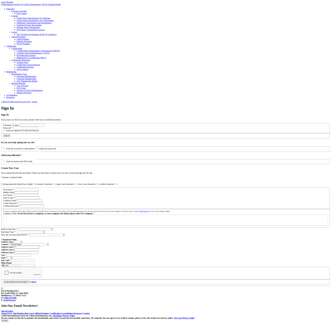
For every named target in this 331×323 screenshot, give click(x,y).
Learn (31, 313)
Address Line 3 (7, 252)
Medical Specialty (9, 229)
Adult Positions (23, 39)
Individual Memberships (26, 76)
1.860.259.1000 (7, 102)
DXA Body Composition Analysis (31, 30)
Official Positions (18, 37)
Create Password (10, 203)
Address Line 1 (7, 247)
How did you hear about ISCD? (15, 235)
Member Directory (24, 93)
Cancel (33, 282)
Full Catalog (22, 13)
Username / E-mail (10, 125)
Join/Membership (20, 313)
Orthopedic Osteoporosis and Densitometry (34, 23)
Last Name (7, 195)
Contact (86, 313)
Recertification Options (26, 55)
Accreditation (11, 95)
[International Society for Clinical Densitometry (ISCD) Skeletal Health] (31, 4)
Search (34, 102)
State (3, 258)
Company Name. (86, 212)
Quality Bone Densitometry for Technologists (35, 20)
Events (14, 32)
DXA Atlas (21, 88)
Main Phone (6, 263)
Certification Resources (20, 60)
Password (7, 128)
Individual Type (8, 232)
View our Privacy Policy (184, 318)
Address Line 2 (7, 250)
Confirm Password (10, 206)
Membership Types (19, 74)
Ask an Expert (22, 86)
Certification (11, 46)
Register (9, 2)
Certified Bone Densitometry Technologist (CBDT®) (38, 51)
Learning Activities (19, 11)
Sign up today (7, 311)
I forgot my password (47, 149)
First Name (7, 190)
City (3, 255)
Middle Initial (8, 192)
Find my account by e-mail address (20, 149)
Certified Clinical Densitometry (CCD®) (33, 53)
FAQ (29, 102)
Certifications (16, 48)
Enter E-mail (8, 198)
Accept (4, 321)
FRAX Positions (23, 44)
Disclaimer (57, 316)
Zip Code (5, 260)
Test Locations (22, 69)
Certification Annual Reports (28, 65)
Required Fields (9, 239)
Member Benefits (18, 83)
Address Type (7, 242)
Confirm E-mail (9, 200)
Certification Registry (25, 67)
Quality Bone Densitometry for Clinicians (34, 18)
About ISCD (6, 313)
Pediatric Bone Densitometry (28, 27)
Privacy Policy (69, 316)
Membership (11, 72)
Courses (14, 16)
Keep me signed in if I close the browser (22, 130)
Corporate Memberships (26, 79)
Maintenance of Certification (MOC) (31, 58)
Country (5, 244)
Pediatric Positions (24, 41)
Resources (10, 97)
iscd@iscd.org (20, 102)
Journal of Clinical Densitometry (30, 90)
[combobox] (5, 265)
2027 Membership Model (27, 81)
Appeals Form (22, 62)
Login (3, 2)
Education (10, 9)
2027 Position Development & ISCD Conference (37, 34)
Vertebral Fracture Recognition (29, 25)
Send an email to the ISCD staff (19, 161)
